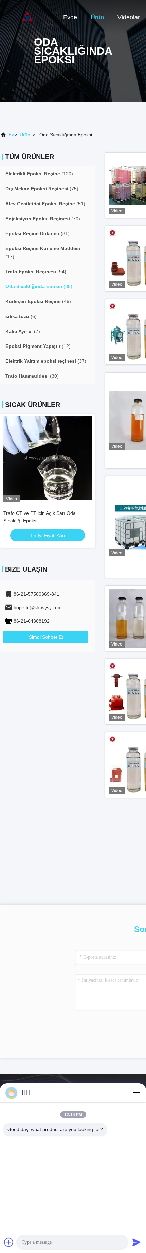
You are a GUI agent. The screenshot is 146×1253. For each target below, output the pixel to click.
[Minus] (136, 1093)
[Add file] (9, 1242)
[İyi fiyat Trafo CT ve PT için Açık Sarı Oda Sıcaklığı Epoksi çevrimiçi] (47, 458)
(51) (45, 203)
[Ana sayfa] (27, 17)
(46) (38, 301)
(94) (35, 271)
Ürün (97, 17)
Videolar (128, 17)
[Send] (136, 1242)
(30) (32, 376)
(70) (42, 218)
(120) (39, 173)
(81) (37, 233)
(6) (21, 316)
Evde (70, 17)
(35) (38, 286)
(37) (45, 361)
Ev (11, 134)
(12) (38, 346)
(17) (42, 252)
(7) (22, 331)
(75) (41, 188)
